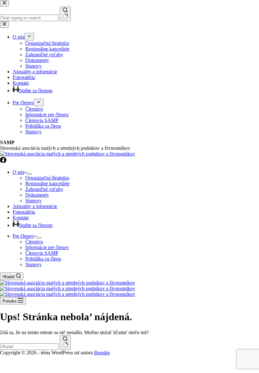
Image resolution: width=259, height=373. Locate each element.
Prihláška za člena (43, 258)
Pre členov (23, 236)
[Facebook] (3, 161)
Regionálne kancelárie (47, 183)
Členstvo (34, 241)
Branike (102, 352)
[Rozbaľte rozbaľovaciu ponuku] (29, 174)
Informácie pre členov (47, 247)
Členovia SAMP (41, 253)
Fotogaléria (24, 212)
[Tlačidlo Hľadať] (65, 342)
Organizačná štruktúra (47, 177)
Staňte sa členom (35, 225)
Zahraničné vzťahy (44, 189)
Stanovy (33, 200)
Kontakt (21, 217)
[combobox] (29, 346)
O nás (18, 172)
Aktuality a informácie (35, 206)
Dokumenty (37, 195)
